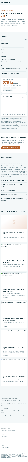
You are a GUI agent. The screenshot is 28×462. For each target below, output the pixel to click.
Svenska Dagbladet (22, 415)
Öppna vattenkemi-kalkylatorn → (11, 147)
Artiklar (2, 445)
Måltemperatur (4, 43)
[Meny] (26, 2)
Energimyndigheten (11, 403)
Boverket (3, 403)
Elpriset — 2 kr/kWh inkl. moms (11, 73)
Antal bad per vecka (6, 50)
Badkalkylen (5, 2)
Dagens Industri (12, 415)
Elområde (3, 65)
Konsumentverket (22, 403)
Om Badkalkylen (5, 447)
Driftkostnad (4, 436)
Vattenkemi (3, 439)
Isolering (3, 56)
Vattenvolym (4, 36)
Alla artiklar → (23, 211)
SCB (2, 405)
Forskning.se (4, 415)
